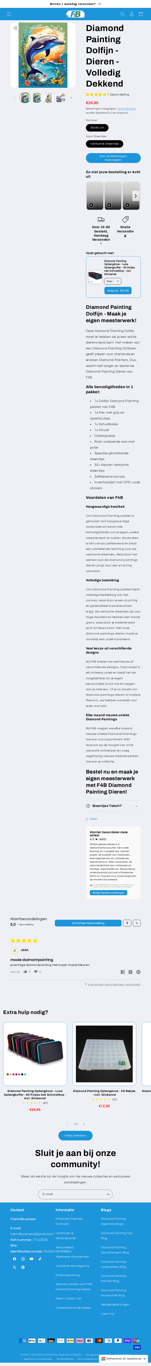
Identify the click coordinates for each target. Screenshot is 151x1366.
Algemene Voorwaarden (72, 1256)
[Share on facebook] (122, 972)
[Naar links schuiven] (14, 97)
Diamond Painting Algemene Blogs (113, 1221)
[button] (8, 13)
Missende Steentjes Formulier (69, 1221)
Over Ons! (107, 1313)
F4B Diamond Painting (43, 1355)
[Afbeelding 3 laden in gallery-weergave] (48, 98)
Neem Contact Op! (69, 1298)
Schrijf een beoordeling (88, 923)
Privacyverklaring (68, 1275)
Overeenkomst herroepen (73, 1307)
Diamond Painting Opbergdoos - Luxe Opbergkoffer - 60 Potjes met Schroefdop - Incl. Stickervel (35, 1094)
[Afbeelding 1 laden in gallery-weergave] (25, 98)
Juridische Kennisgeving (72, 1266)
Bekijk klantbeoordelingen (108, 892)
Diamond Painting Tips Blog (117, 1236)
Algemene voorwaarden (38, 1359)
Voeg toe (118, 290)
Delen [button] (94, 818)
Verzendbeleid (65, 1359)
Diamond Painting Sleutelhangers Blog (115, 1250)
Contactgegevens (88, 1359)
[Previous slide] (90, 196)
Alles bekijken (76, 1135)
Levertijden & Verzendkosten (66, 1236)
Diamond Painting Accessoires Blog (113, 1293)
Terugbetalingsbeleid (98, 1355)
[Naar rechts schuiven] (71, 97)
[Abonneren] (107, 1194)
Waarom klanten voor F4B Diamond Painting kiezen (74, 1287)
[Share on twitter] (130, 972)
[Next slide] (135, 196)
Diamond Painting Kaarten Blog (113, 1279)
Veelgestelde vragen (115, 1304)
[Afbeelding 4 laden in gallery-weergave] (60, 98)
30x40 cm (97, 127)
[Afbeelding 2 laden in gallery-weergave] (37, 98)
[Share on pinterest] (138, 972)
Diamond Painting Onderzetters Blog (113, 1264)
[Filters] (127, 923)
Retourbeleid (65, 1247)
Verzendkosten (127, 109)
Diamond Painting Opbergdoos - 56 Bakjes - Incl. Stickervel (104, 1092)
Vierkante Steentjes (104, 143)
